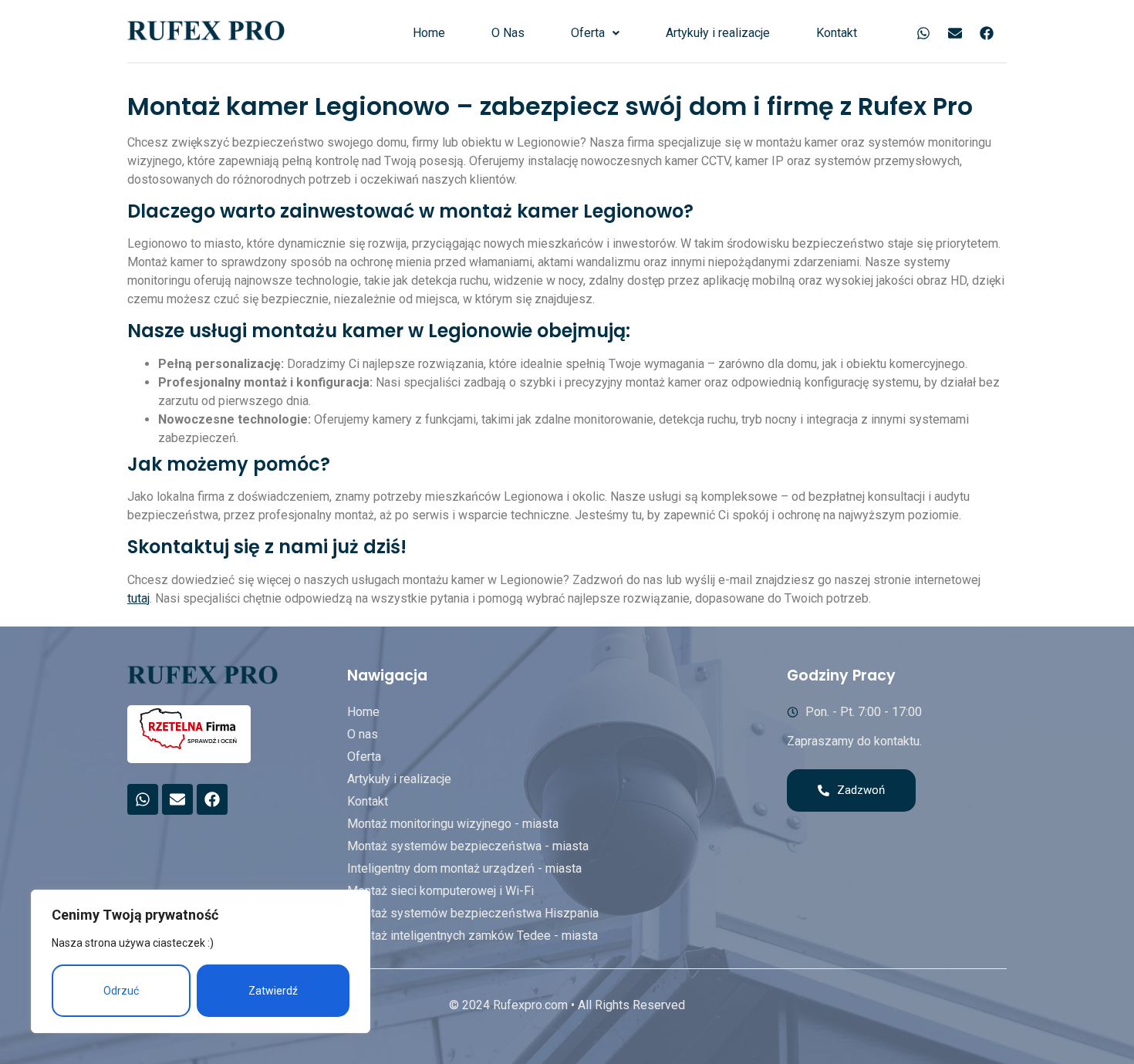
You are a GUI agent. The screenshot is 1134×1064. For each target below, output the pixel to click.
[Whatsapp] (923, 33)
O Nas (508, 32)
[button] (595, 33)
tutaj (138, 598)
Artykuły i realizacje (718, 32)
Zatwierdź (273, 991)
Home (429, 32)
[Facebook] (987, 33)
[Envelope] (955, 33)
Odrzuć (121, 991)
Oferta (588, 32)
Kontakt (836, 32)
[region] (200, 961)
